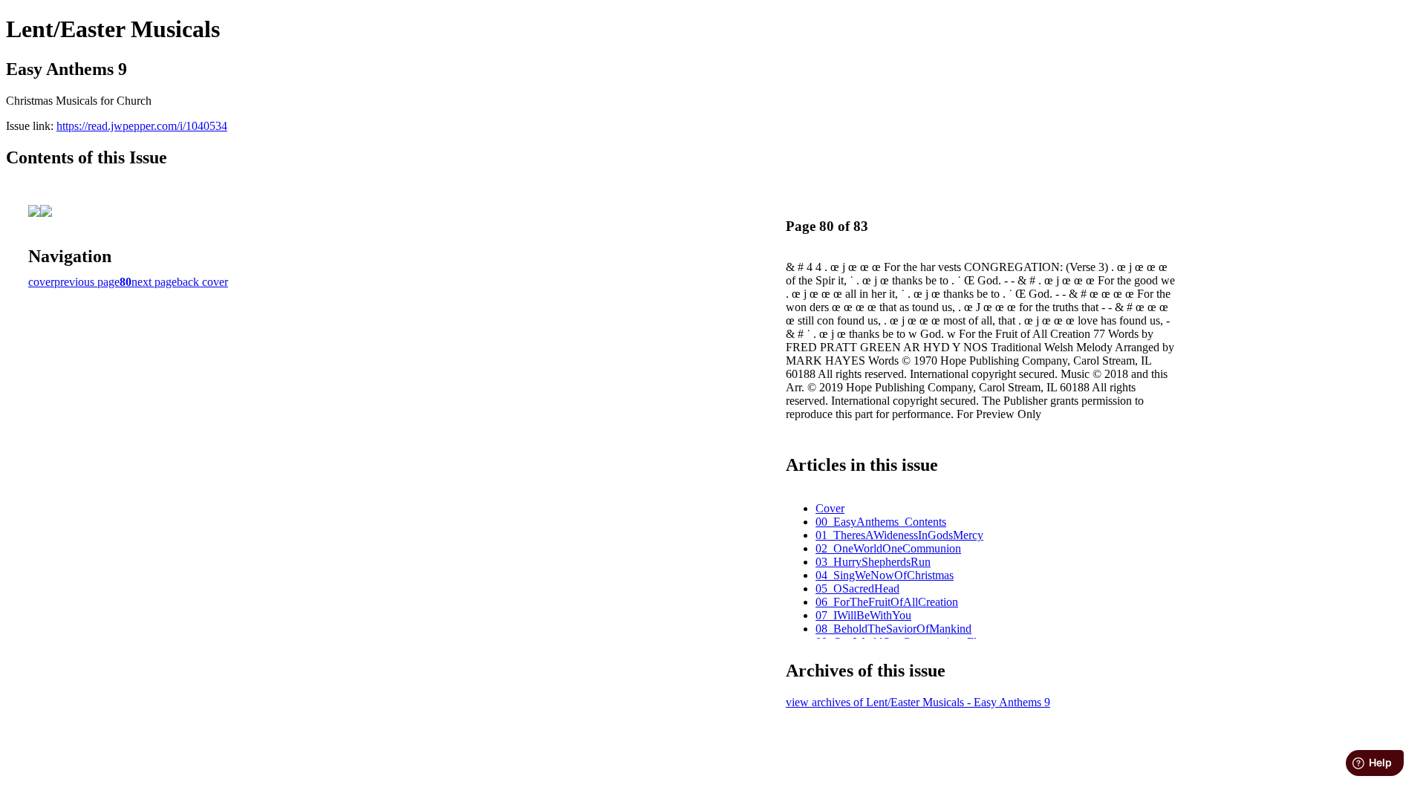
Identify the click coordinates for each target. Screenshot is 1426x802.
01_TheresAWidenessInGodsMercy (899, 535)
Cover (829, 508)
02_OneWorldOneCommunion (888, 548)
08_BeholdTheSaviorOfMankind (893, 628)
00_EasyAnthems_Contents (880, 521)
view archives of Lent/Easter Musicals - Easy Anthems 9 (918, 702)
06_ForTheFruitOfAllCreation (886, 602)
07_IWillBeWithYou (863, 615)
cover (41, 282)
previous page (87, 282)
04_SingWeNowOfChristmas (884, 575)
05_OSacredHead (857, 588)
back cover (202, 282)
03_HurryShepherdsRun (873, 561)
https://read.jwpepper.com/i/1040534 (141, 126)
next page (154, 282)
